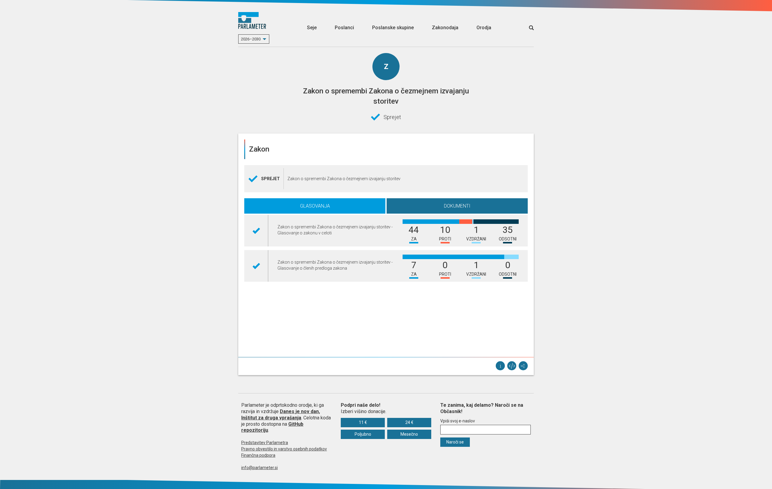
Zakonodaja (445, 27)
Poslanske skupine (393, 27)
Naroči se (455, 442)
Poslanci (344, 27)
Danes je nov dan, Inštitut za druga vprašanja (280, 415)
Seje (312, 27)
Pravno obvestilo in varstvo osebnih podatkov (284, 449)
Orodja (483, 27)
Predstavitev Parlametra (264, 442)
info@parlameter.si (259, 467)
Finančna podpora (258, 455)
